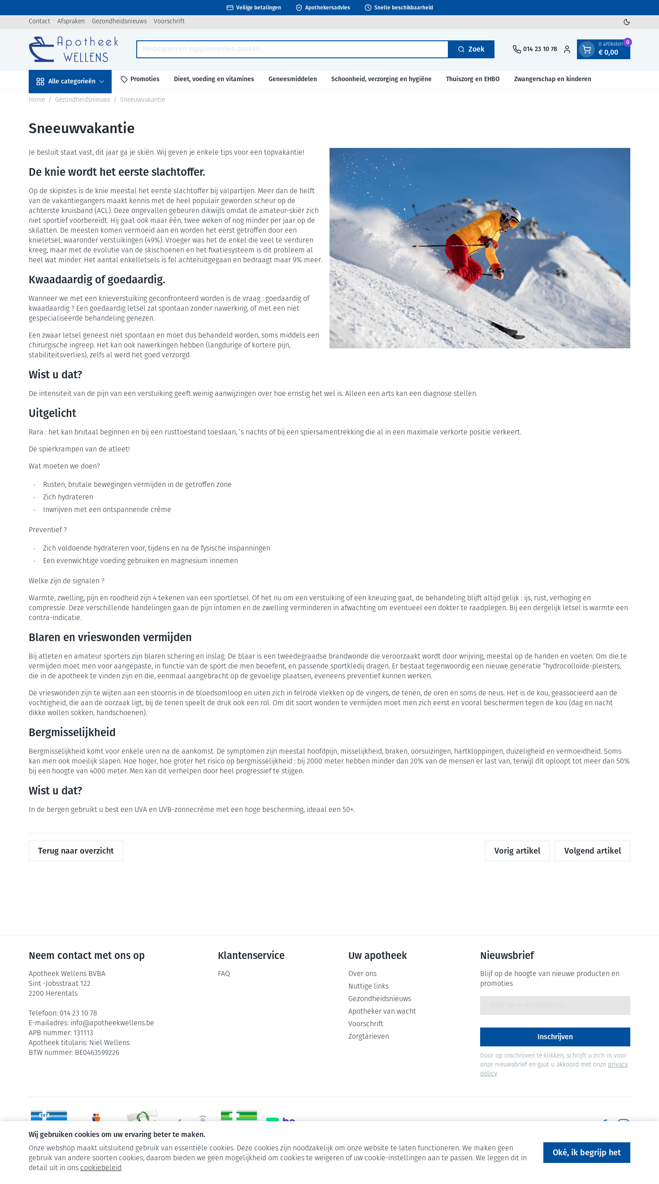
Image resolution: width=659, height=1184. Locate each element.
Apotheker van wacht (382, 1011)
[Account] (567, 49)
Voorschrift (169, 21)
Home (37, 100)
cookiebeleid (100, 1168)
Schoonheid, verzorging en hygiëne (381, 79)
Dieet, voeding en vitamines (214, 79)
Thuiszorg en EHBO (473, 79)
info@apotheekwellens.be (112, 1023)
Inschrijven (555, 1036)
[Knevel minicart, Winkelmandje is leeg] (587, 49)
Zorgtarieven (368, 1037)
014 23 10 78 (78, 1013)
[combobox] (292, 49)
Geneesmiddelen (293, 79)
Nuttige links (368, 986)
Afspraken (71, 21)
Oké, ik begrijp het (587, 1153)
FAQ (224, 974)
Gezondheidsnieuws (119, 21)
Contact (39, 21)
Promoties (145, 79)
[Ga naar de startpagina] (73, 49)
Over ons (362, 974)
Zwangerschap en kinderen (552, 79)
